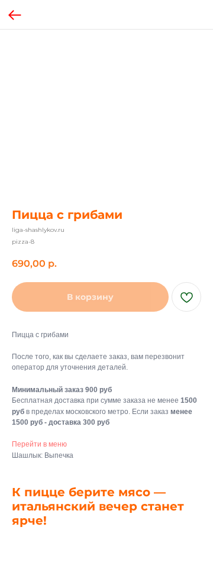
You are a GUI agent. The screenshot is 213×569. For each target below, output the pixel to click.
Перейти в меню (39, 444)
